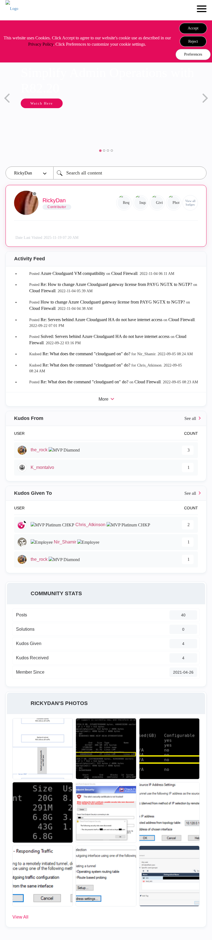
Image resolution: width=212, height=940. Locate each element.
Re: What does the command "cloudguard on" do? (86, 353)
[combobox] (129, 172)
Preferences (193, 54)
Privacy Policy (40, 44)
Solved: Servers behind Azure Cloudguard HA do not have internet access (105, 336)
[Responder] (123, 203)
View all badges (190, 202)
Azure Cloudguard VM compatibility (73, 273)
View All (20, 917)
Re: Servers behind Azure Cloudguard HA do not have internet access (101, 319)
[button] (193, 28)
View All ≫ (106, 418)
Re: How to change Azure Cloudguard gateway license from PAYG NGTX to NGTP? (116, 284)
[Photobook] (173, 203)
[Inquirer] (140, 203)
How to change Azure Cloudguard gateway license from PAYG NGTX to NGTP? (113, 302)
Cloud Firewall (124, 273)
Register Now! (61, 137)
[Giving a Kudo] (157, 203)
